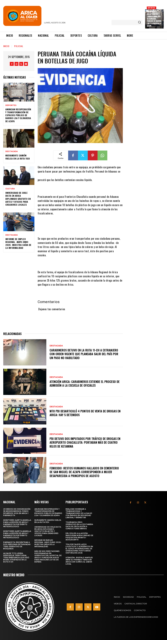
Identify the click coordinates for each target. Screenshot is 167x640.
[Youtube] (26, 64)
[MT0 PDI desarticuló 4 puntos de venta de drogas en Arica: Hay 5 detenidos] (24, 411)
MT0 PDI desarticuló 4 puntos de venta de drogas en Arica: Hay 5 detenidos (85, 413)
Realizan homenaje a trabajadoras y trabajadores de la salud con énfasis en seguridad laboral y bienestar (79, 513)
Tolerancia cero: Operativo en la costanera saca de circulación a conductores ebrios (79, 525)
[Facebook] (12, 64)
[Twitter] (21, 64)
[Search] (139, 22)
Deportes (151, 8)
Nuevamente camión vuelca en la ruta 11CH (17, 157)
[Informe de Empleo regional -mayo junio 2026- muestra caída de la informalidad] (18, 221)
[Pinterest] (93, 155)
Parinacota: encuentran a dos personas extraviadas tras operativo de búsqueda (16, 545)
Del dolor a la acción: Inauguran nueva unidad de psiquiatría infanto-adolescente (79, 536)
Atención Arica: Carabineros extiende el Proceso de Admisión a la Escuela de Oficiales (85, 383)
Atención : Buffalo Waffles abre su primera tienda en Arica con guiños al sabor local (79, 561)
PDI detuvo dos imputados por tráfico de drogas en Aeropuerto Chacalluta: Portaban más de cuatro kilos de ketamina (85, 442)
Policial (18, 46)
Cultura (10, 189)
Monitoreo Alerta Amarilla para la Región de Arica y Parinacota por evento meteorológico (17, 523)
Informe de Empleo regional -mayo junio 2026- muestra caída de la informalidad (18, 243)
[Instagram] (16, 64)
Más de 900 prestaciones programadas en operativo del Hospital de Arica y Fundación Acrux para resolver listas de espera (47, 556)
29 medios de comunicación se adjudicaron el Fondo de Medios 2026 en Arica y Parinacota (16, 512)
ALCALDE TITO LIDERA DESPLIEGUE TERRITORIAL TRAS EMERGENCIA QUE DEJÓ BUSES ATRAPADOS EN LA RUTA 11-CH (16, 557)
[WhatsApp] (102, 155)
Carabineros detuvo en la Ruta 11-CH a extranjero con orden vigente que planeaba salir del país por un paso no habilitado (84, 354)
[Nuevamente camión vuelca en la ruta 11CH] (18, 138)
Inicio (6, 46)
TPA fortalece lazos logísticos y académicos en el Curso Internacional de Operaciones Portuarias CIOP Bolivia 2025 (79, 548)
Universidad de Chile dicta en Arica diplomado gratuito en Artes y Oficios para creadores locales (18, 198)
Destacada (11, 151)
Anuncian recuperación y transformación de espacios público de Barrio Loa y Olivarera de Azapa (154, 18)
